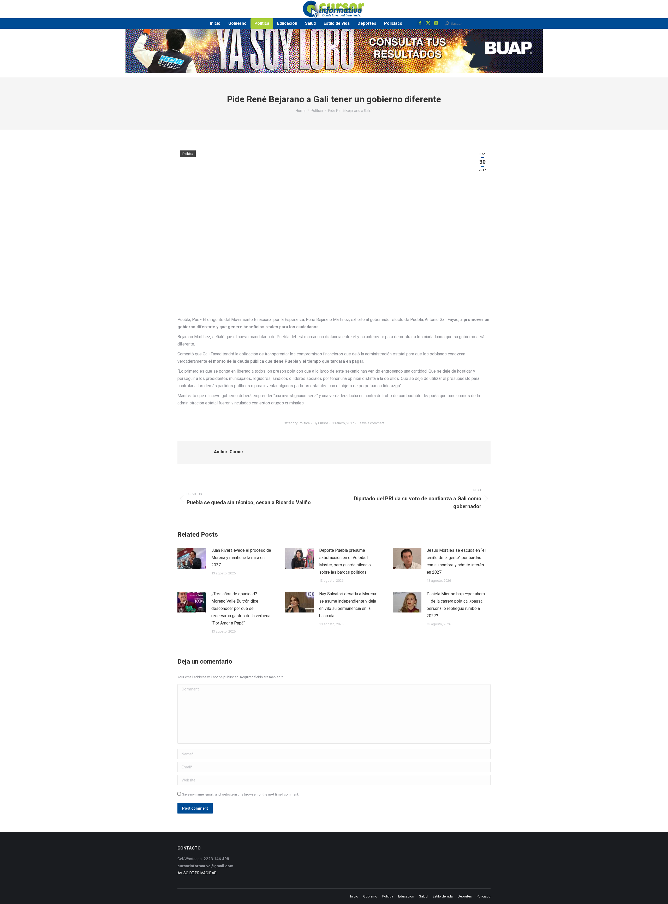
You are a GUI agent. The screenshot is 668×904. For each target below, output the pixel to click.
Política (187, 154)
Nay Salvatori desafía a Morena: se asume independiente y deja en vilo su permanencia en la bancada (348, 604)
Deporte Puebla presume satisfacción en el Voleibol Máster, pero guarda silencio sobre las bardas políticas (345, 561)
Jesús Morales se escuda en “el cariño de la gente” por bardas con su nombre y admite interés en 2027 (456, 561)
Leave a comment (371, 423)
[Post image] (191, 558)
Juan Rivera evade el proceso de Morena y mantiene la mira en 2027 (241, 557)
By (321, 423)
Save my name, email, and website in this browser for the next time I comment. (240, 794)
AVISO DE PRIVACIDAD (197, 873)
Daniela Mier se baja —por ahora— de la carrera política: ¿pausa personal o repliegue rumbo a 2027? (456, 604)
